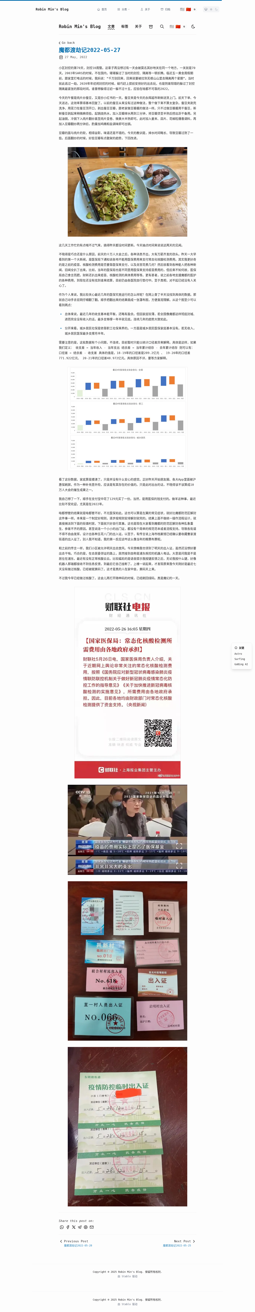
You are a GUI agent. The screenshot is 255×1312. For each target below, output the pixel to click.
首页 (104, 9)
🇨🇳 (188, 9)
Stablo (127, 1276)
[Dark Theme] (216, 9)
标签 (124, 26)
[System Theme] (206, 9)
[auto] (193, 27)
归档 (167, 9)
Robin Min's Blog (52, 9)
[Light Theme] (211, 9)
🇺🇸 (182, 9)
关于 (147, 9)
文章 (111, 26)
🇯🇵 (194, 9)
